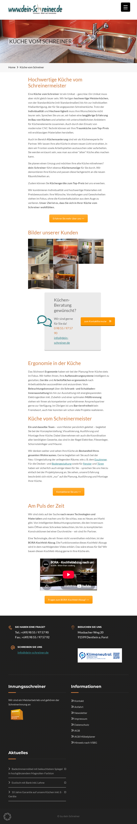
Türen (100, 463)
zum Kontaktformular (95, 321)
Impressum (80, 718)
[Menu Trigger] (125, 7)
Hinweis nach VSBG (85, 742)
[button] (7, 816)
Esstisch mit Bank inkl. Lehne (28, 782)
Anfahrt (78, 706)
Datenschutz (81, 724)
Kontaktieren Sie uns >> (68, 491)
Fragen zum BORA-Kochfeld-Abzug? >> (68, 599)
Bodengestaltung (62, 463)
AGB (77, 730)
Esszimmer (101, 459)
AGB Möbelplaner (84, 736)
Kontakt (79, 700)
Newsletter (80, 712)
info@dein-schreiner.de (33, 652)
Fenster (87, 463)
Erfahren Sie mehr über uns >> (68, 218)
